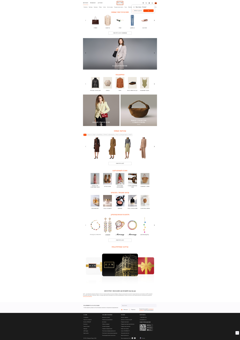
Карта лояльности (125, 335)
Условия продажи (106, 326)
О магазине (86, 317)
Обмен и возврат (105, 324)
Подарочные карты (118, 7)
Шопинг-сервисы (124, 317)
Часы (125, 7)
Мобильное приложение (107, 319)
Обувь (100, 7)
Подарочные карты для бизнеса (127, 324)
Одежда (96, 7)
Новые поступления (120, 12)
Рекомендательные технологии (108, 335)
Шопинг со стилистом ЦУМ (126, 319)
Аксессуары (110, 7)
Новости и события (88, 319)
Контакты (85, 324)
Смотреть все (120, 240)
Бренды (90, 7)
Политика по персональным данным (109, 333)
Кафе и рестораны (125, 328)
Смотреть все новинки (120, 33)
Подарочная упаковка (125, 326)
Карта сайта (86, 333)
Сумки (104, 7)
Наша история (86, 326)
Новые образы (120, 131)
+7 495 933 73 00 (143, 317)
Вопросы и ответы (106, 317)
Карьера (85, 328)
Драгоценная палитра (120, 214)
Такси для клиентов (125, 333)
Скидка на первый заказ (107, 328)
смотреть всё (120, 163)
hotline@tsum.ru (143, 319)
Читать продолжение (87, 296)
